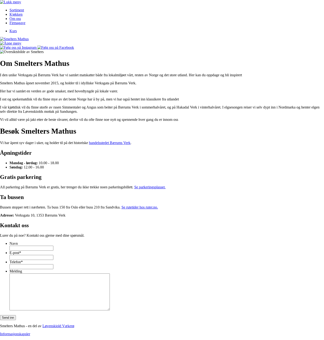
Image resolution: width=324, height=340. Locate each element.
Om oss (15, 19)
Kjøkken (16, 14)
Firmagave (17, 23)
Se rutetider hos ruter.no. (139, 207)
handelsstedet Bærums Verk (109, 143)
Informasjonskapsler (15, 334)
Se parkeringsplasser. (150, 187)
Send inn (8, 317)
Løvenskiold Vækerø (58, 326)
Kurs (13, 31)
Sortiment (16, 10)
